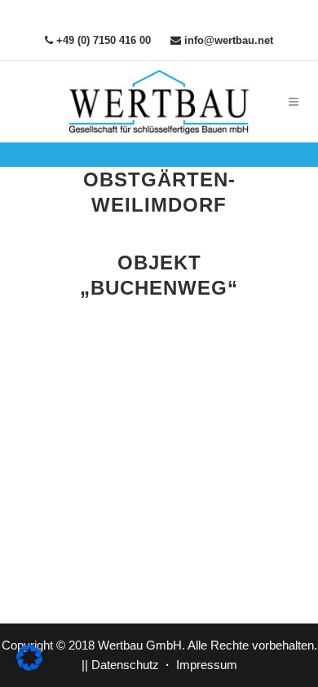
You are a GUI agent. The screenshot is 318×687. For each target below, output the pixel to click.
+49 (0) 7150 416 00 (102, 40)
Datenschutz (125, 665)
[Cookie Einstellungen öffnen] (29, 666)
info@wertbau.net (227, 40)
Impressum (206, 665)
